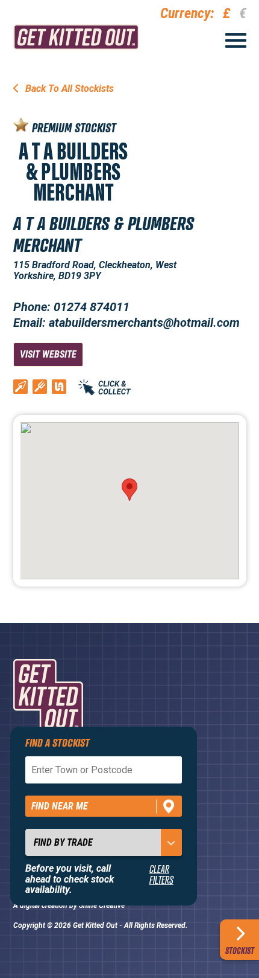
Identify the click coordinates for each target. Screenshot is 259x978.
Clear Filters (161, 874)
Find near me (59, 806)
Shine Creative (102, 905)
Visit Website (48, 354)
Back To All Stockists (68, 88)
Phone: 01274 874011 (71, 307)
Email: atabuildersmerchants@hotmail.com (126, 322)
